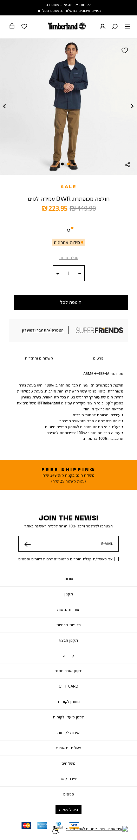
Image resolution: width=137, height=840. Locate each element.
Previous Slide (4, 106)
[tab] (98, 358)
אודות (68, 578)
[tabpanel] (68, 106)
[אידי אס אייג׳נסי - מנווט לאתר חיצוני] (97, 831)
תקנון (68, 594)
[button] (115, 27)
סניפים (68, 794)
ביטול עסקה (68, 809)
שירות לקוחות (68, 732)
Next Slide (132, 106)
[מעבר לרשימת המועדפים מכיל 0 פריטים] (24, 27)
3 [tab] (62, 164)
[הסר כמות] (80, 274)
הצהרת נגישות (68, 609)
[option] (68, 232)
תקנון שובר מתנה (68, 670)
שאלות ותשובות (68, 747)
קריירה (68, 655)
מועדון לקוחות (69, 701)
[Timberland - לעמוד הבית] (67, 25)
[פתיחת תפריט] (127, 27)
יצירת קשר (68, 778)
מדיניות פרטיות (68, 624)
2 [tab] (68, 164)
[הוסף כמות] (58, 274)
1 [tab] (74, 164)
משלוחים (68, 763)
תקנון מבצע (68, 640)
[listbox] (68, 232)
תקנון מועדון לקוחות (69, 717)
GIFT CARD (68, 686)
